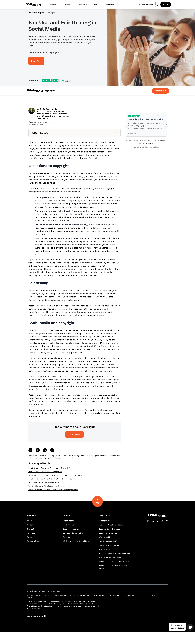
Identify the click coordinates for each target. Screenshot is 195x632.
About (29, 521)
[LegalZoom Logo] (32, 4)
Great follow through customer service (145, 119)
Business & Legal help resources (112, 525)
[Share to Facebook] (38, 450)
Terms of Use (95, 606)
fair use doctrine (47, 183)
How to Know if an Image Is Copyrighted (45, 472)
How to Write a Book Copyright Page (43, 482)
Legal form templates (108, 533)
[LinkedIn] (157, 521)
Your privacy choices (35, 616)
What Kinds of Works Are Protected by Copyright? (49, 468)
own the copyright (41, 173)
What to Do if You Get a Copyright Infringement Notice (51, 479)
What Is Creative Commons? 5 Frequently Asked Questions (53, 490)
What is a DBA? (105, 549)
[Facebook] (162, 521)
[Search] (156, 4)
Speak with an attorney (72, 529)
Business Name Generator (110, 529)
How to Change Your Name (110, 545)
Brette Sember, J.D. (48, 109)
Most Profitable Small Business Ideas (114, 553)
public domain (39, 386)
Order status (68, 521)
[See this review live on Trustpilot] (134, 116)
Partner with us (33, 541)
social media (56, 358)
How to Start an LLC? (108, 541)
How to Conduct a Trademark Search (114, 561)
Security (66, 537)
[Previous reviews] (126, 125)
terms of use (40, 343)
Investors (31, 533)
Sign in (165, 4)
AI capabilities (104, 521)
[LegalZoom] (157, 516)
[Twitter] (167, 521)
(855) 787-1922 (147, 4)
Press (29, 537)
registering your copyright (107, 413)
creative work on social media (63, 330)
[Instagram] (148, 521)
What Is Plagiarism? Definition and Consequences (49, 486)
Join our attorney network (74, 533)
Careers (30, 525)
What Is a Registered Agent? (110, 557)
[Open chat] (190, 627)
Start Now (74, 434)
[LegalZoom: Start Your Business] (34, 90)
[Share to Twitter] (30, 450)
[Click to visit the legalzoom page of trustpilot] (57, 80)
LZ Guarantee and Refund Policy (76, 541)
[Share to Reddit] (52, 450)
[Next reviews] (166, 125)
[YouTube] (152, 521)
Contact (30, 529)
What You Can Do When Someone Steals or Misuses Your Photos (55, 475)
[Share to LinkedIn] (45, 450)
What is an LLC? (106, 537)
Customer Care (69, 525)
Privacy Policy (36, 608)
